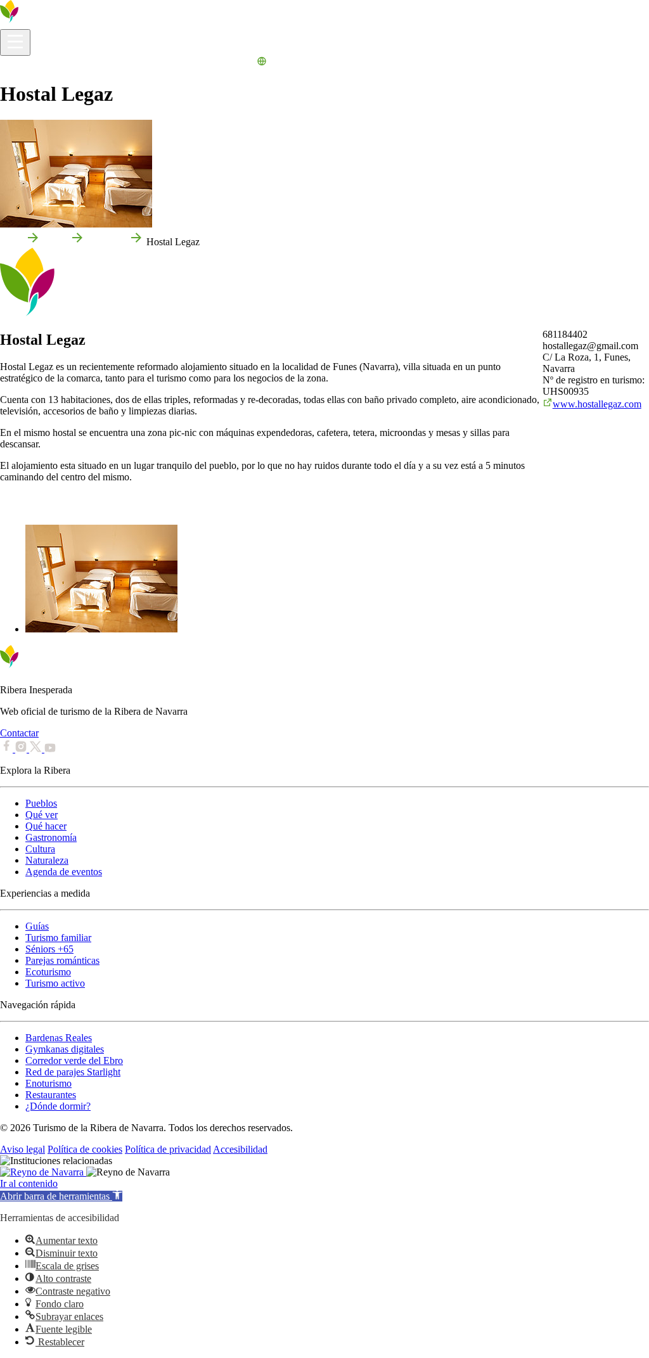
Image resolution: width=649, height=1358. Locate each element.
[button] (61, 1196)
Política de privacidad (168, 1149)
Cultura (40, 848)
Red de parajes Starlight (72, 1072)
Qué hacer (46, 826)
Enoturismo (48, 1083)
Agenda (238, 63)
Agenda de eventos (63, 871)
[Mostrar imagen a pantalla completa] (101, 629)
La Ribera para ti (187, 63)
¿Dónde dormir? (58, 1106)
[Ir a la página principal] (47, 23)
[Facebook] (7, 748)
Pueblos (41, 803)
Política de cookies (85, 1149)
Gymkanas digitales (64, 1049)
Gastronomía (51, 837)
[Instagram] (22, 748)
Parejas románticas (62, 960)
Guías (37, 926)
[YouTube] (50, 748)
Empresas (106, 241)
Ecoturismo (48, 971)
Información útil (32, 63)
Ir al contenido (29, 1183)
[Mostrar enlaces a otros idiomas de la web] (262, 63)
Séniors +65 (49, 949)
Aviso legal (22, 1149)
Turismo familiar (58, 937)
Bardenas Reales (58, 1037)
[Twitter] (36, 748)
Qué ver (41, 814)
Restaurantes (50, 1094)
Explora (82, 63)
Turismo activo (55, 983)
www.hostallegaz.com (597, 404)
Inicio (11, 241)
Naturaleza (46, 860)
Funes (55, 241)
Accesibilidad (240, 1149)
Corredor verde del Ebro (74, 1060)
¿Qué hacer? (126, 63)
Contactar (19, 732)
